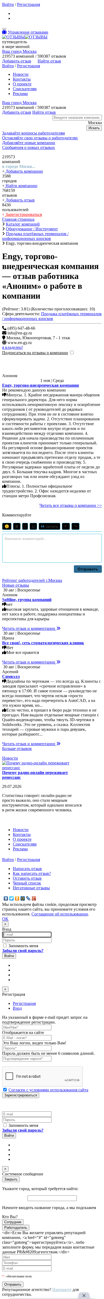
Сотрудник (12, 1222)
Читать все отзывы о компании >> (70, 505)
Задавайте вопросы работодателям (33, 133)
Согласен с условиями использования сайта (48, 1090)
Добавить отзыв (20, 200)
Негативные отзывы (31, 888)
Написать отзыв (27, 868)
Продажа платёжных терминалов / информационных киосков (52, 316)
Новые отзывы (15, 585)
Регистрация (28, 4)
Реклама (20, 93)
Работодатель (15, 1228)
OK (5, 919)
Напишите (61, 1289)
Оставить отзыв (27, 878)
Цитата (51, 526)
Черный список (27, 883)
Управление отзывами (28, 32)
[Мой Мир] (23, 898)
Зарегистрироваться (23, 214)
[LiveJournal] (28, 898)
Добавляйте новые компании (28, 142)
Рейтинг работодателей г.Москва (32, 580)
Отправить (88, 569)
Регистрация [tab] (24, 1003)
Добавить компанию (24, 171)
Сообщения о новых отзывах (28, 147)
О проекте (22, 84)
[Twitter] (11, 898)
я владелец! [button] (12, 347)
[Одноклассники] (17, 898)
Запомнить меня (22, 945)
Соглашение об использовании (59, 914)
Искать (94, 128)
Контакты (22, 79)
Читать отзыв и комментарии (29, 628)
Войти (8, 4)
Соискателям (25, 88)
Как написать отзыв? (32, 873)
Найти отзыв (49, 61)
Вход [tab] (17, 1008)
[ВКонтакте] (6, 898)
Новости (21, 74)
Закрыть (11, 1179)
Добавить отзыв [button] (16, 61)
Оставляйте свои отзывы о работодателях (40, 138)
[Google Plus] (34, 898)
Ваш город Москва (19, 51)
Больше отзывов (17, 748)
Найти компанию (21, 185)
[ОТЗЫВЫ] (24, 37)
